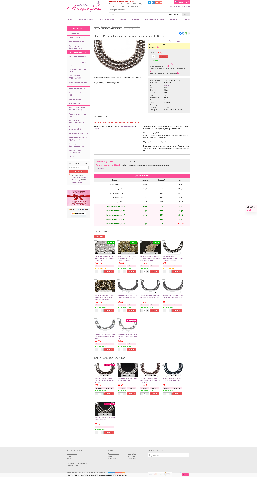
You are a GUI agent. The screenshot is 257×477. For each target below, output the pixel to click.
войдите (96, 129)
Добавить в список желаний (158, 41)
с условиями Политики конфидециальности (79, 180)
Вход (179, 6)
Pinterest (160, 2)
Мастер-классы (112, 458)
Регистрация (186, 6)
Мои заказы (173, 6)
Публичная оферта (73, 465)
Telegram (149, 2)
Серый (166, 85)
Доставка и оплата (113, 454)
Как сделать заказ (86, 19)
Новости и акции (72, 454)
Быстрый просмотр (105, 253)
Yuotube (157, 2)
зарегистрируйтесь (126, 126)
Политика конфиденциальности (77, 463)
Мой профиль (132, 454)
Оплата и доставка (107, 19)
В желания (99, 266)
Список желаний (133, 458)
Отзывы (69, 456)
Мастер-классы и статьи (154, 19)
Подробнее (100, 168)
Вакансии (70, 461)
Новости (135, 19)
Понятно (185, 475)
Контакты (70, 458)
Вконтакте (153, 2)
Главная (70, 19)
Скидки (123, 19)
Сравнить (251, 208)
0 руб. (183, 2)
